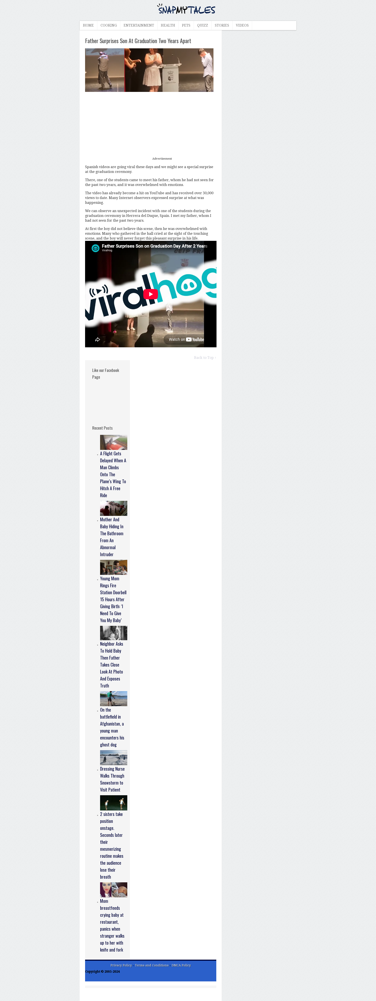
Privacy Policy (121, 965)
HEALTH (168, 25)
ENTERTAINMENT (139, 25)
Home (88, 25)
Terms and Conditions (152, 965)
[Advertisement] (150, 124)
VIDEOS (242, 25)
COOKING (109, 25)
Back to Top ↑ (205, 358)
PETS (186, 25)
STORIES (222, 25)
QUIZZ (202, 25)
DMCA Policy (181, 965)
